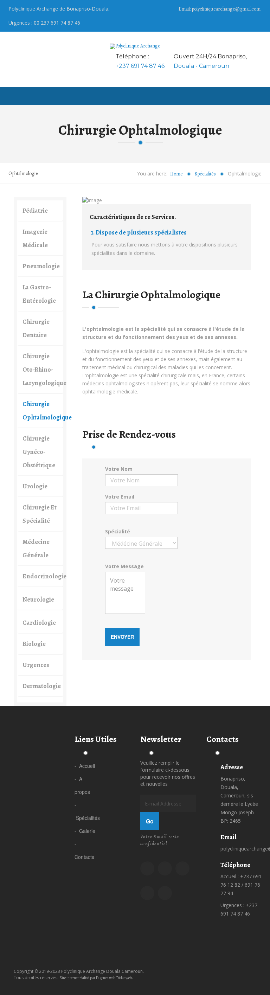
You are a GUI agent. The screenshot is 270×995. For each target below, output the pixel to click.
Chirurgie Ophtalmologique (42, 411)
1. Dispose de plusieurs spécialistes (139, 232)
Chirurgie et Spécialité (39, 514)
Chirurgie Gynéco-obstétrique (38, 451)
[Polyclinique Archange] (135, 46)
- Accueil (85, 765)
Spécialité (117, 531)
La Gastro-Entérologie (39, 294)
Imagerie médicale (35, 238)
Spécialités (205, 174)
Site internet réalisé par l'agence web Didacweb (95, 978)
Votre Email (119, 496)
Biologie (34, 644)
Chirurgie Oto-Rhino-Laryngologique (42, 369)
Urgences (35, 665)
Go (150, 821)
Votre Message (124, 566)
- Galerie (85, 830)
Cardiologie (39, 622)
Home (176, 174)
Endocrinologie (42, 576)
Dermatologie (41, 686)
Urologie (34, 486)
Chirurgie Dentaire (36, 328)
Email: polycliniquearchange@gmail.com (220, 9)
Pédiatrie (35, 210)
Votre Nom (119, 469)
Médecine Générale (36, 548)
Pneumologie (41, 266)
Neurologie (38, 599)
